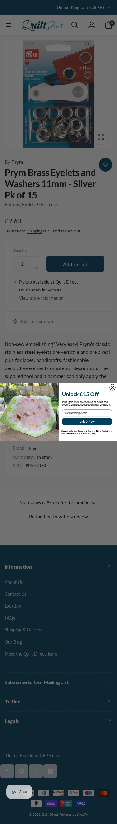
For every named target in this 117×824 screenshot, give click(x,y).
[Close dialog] (112, 387)
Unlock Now (86, 421)
